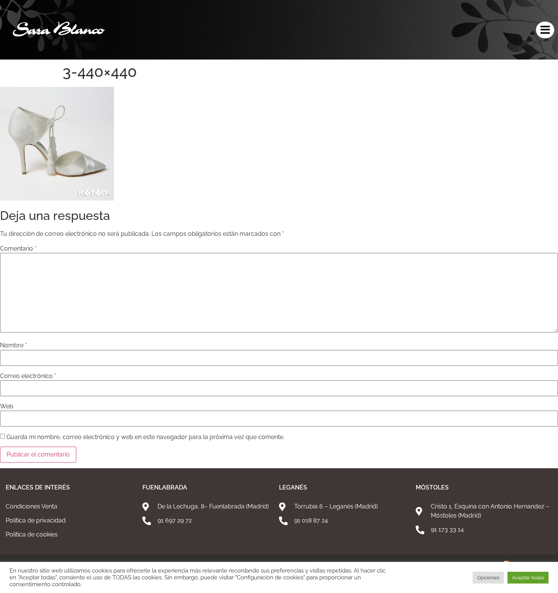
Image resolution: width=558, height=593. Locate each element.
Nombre (13, 345)
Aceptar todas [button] (528, 577)
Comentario (18, 249)
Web (6, 406)
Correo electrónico (28, 376)
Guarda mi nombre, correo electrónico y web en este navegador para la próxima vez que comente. (145, 437)
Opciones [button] (488, 577)
